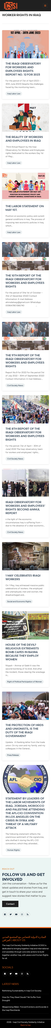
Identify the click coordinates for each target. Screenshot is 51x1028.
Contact (10, 904)
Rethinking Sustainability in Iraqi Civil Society (21, 991)
